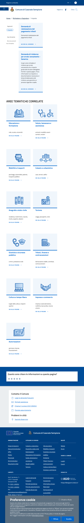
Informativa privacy (49, 484)
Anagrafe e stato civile (32, 449)
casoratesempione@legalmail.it (17, 492)
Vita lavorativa (47, 446)
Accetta (70, 519)
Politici (10, 455)
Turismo (28, 467)
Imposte (9, 30)
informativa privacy (38, 515)
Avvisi (62, 449)
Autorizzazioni (30, 452)
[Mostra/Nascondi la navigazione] (4, 8)
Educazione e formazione (33, 455)
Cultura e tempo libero (49, 467)
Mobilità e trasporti (49, 449)
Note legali (46, 487)
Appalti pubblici (30, 464)
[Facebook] (65, 9)
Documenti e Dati (13, 464)
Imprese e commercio (49, 470)
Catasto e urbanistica (32, 446)
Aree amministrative (14, 449)
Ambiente (46, 458)
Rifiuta (57, 519)
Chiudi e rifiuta (67, 499)
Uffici (9, 452)
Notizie (63, 446)
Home (8, 18)
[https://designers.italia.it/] (68, 479)
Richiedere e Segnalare (21, 18)
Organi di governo (13, 446)
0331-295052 (14, 484)
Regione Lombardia (12, 3)
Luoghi (63, 461)
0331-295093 (14, 487)
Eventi (63, 464)
